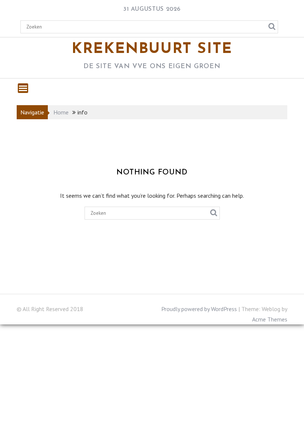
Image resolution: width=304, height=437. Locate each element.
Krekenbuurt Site (152, 49)
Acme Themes (269, 319)
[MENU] (23, 88)
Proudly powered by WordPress (199, 309)
